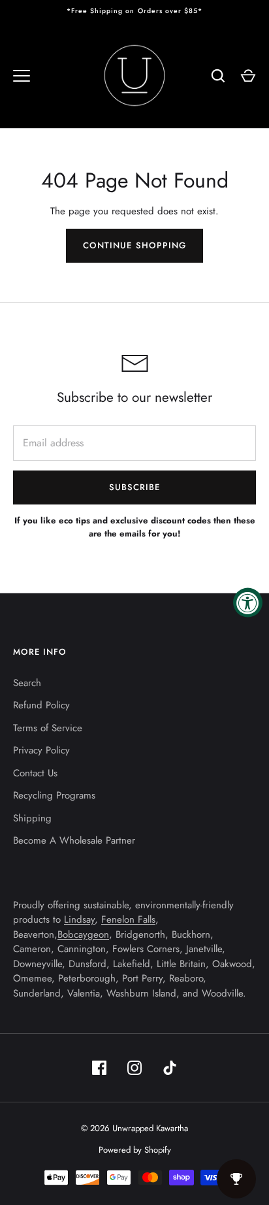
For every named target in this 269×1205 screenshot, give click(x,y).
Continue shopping (134, 245)
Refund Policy (41, 705)
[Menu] (21, 75)
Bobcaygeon (83, 934)
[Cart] (248, 75)
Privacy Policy (41, 750)
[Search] (218, 75)
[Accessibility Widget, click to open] (247, 603)
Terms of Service (47, 728)
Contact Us (35, 773)
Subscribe (134, 487)
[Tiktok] (169, 1067)
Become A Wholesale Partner (74, 840)
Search (27, 683)
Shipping (32, 818)
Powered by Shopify (135, 1150)
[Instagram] (134, 1067)
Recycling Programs (54, 795)
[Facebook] (99, 1067)
